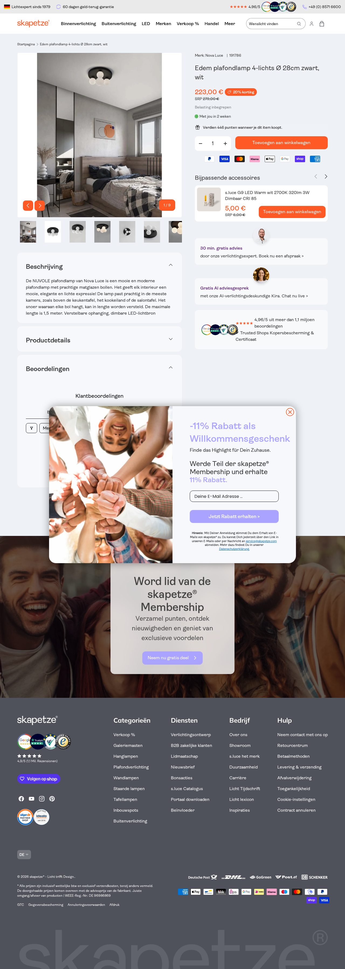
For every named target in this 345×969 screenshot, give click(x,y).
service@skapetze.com (261, 541)
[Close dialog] (290, 412)
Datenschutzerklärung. (234, 549)
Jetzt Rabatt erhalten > (234, 516)
